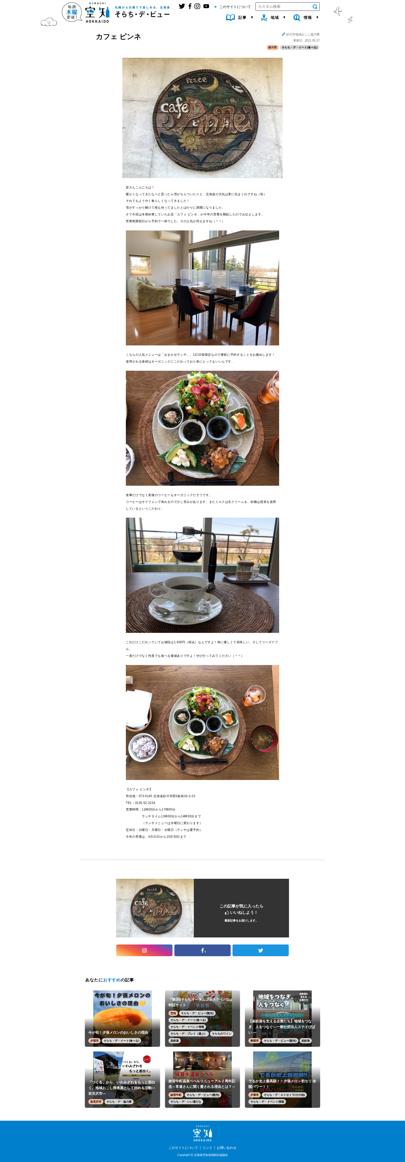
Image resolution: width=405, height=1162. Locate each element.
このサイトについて (183, 1148)
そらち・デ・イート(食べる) (299, 47)
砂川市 (272, 47)
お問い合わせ (226, 1148)
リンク (207, 1148)
